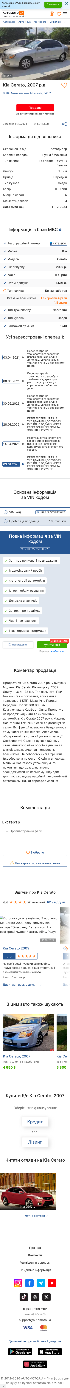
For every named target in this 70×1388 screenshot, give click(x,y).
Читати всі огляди (34, 1215)
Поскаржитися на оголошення (37, 863)
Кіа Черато (40, 21)
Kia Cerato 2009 (16, 948)
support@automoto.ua (35, 1320)
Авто (21, 21)
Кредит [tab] (35, 1121)
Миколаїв (55, 21)
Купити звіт (55, 644)
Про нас (35, 1248)
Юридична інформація (35, 1270)
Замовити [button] (53, 4)
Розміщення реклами (35, 1262)
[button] (66, 14)
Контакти (35, 1255)
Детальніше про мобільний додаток (35, 1341)
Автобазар (9, 21)
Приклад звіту (19, 644)
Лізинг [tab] (35, 1142)
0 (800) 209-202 (35, 1309)
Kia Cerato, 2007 (16, 1056)
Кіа (29, 21)
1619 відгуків (56, 902)
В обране (37, 852)
